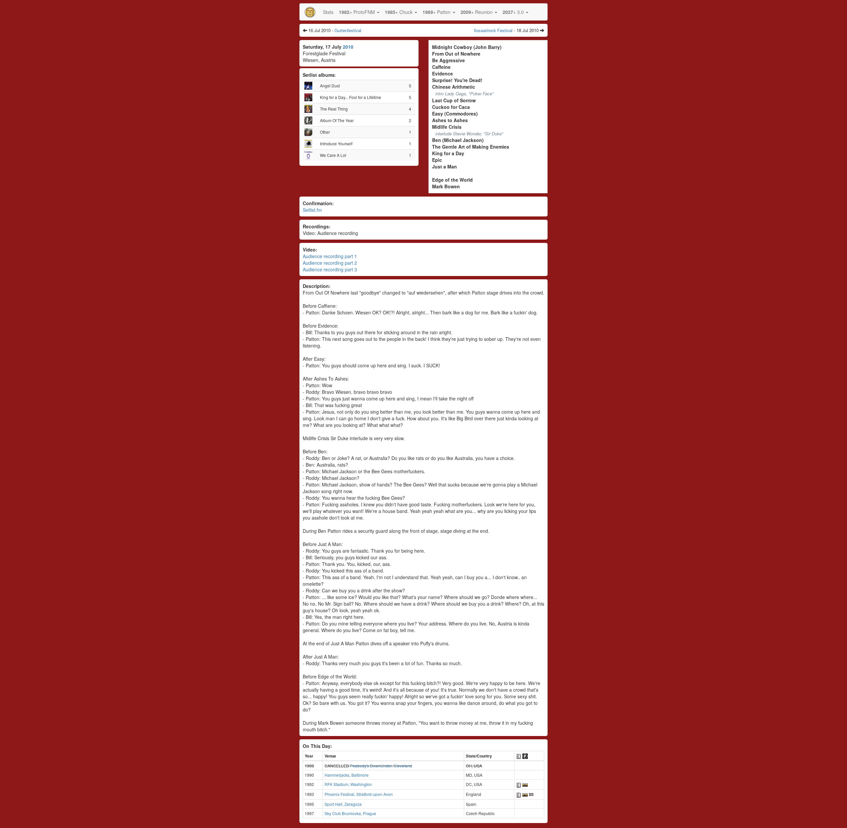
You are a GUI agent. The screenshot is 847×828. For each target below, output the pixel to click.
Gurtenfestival (347, 30)
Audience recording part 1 (330, 256)
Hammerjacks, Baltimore (347, 775)
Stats (328, 12)
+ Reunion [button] (477, 12)
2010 (348, 46)
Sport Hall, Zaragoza (343, 804)
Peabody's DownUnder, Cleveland (381, 765)
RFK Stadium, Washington (348, 784)
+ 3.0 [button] (514, 12)
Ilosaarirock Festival (493, 30)
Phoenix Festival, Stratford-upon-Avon (359, 794)
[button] (359, 12)
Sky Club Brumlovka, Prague (350, 813)
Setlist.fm (312, 210)
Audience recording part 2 (330, 262)
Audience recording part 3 (330, 269)
